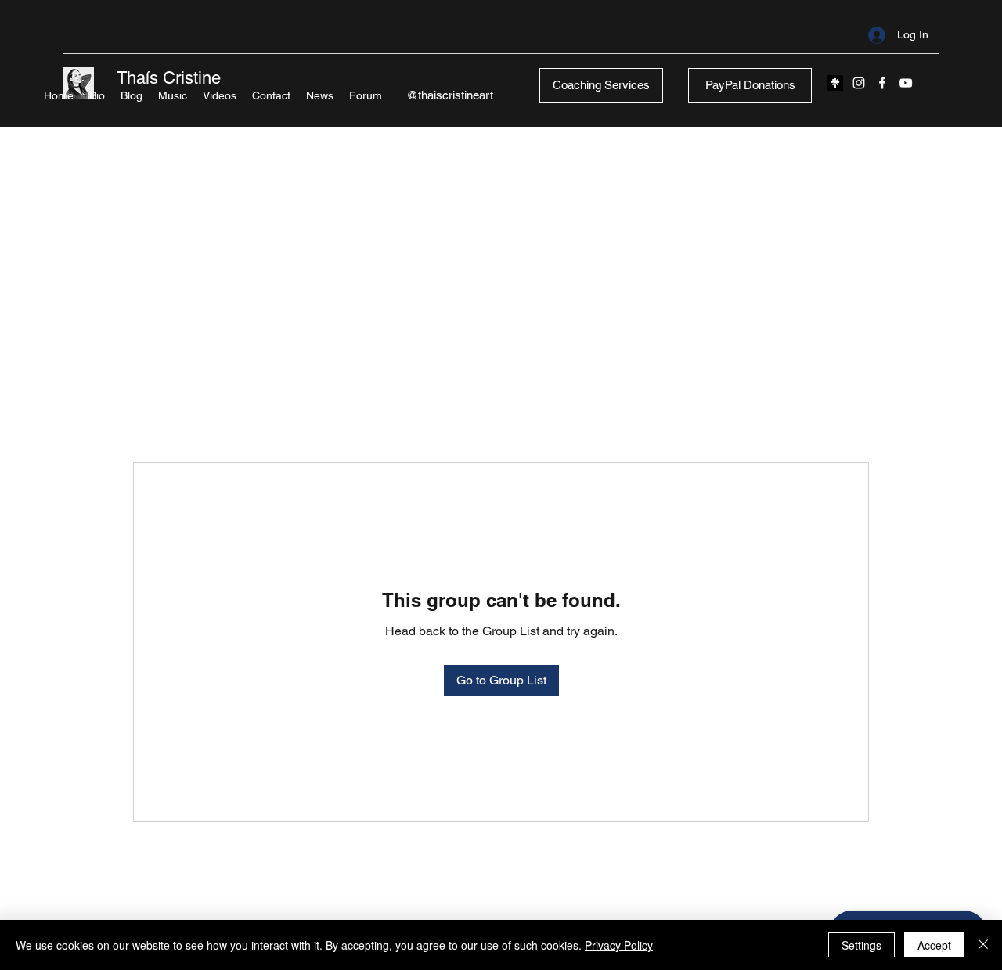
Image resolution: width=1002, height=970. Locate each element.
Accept (934, 945)
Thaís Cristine (169, 78)
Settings (861, 945)
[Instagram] (859, 83)
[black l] (835, 83)
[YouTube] (906, 83)
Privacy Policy (619, 945)
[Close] (983, 944)
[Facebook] (882, 83)
